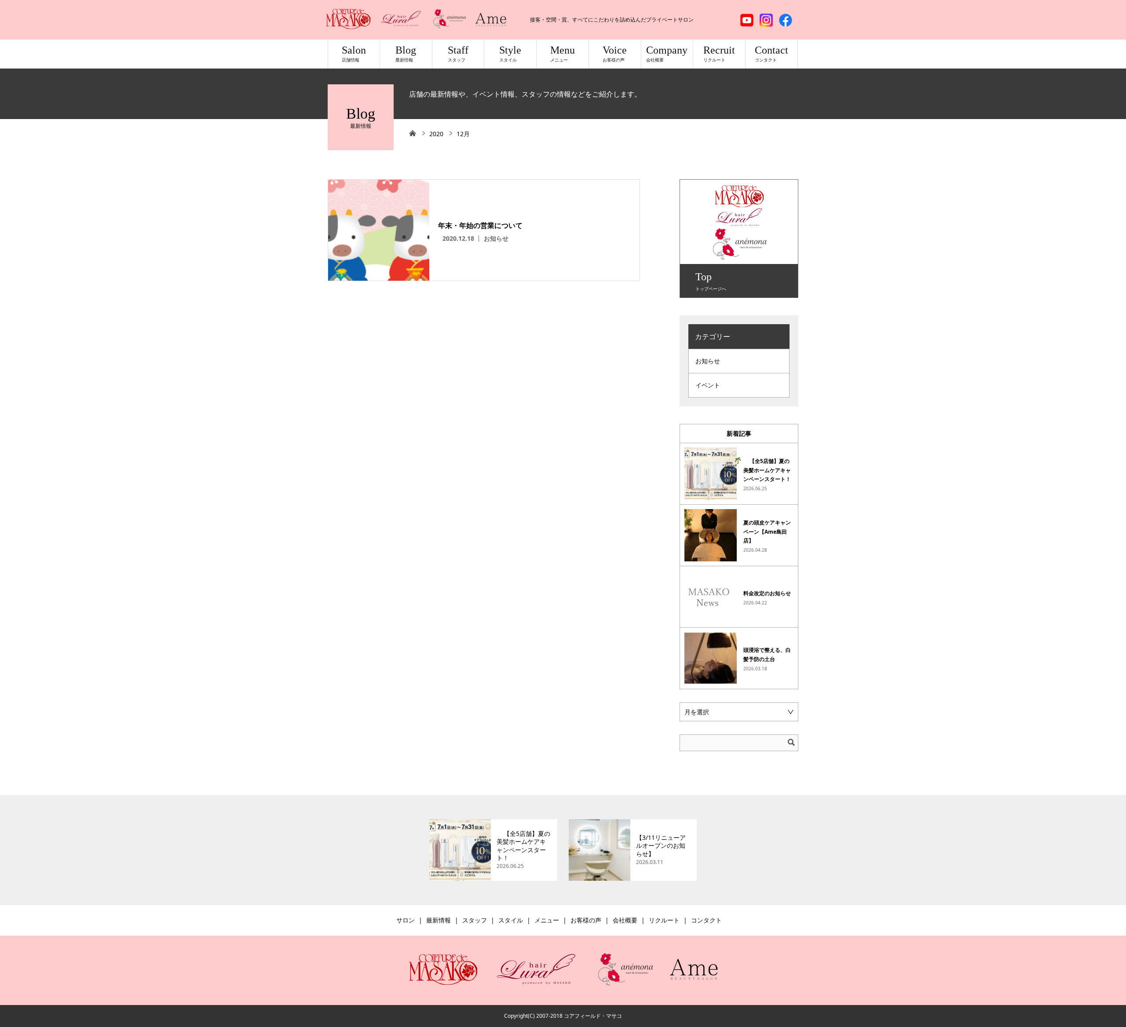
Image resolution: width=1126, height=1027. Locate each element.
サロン (405, 920)
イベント (707, 385)
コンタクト (706, 920)
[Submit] (791, 742)
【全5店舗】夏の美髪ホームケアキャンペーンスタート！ (767, 470)
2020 (436, 134)
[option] (493, 850)
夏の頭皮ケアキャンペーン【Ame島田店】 (767, 531)
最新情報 (438, 920)
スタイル (510, 920)
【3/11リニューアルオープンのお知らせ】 (661, 845)
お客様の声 (585, 920)
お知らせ (496, 238)
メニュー (546, 920)
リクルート (664, 920)
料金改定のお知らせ (767, 593)
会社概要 (625, 920)
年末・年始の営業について (480, 225)
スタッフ (474, 920)
